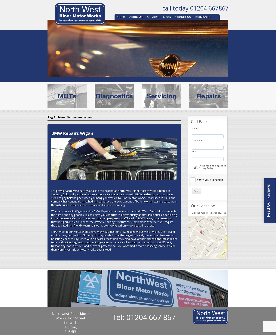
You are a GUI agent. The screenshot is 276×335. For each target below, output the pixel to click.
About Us (136, 17)
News (167, 17)
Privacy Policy (205, 168)
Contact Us (183, 17)
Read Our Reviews (268, 200)
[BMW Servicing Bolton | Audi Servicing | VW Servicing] (80, 14)
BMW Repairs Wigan (72, 133)
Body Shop (202, 17)
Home (120, 17)
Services (152, 17)
